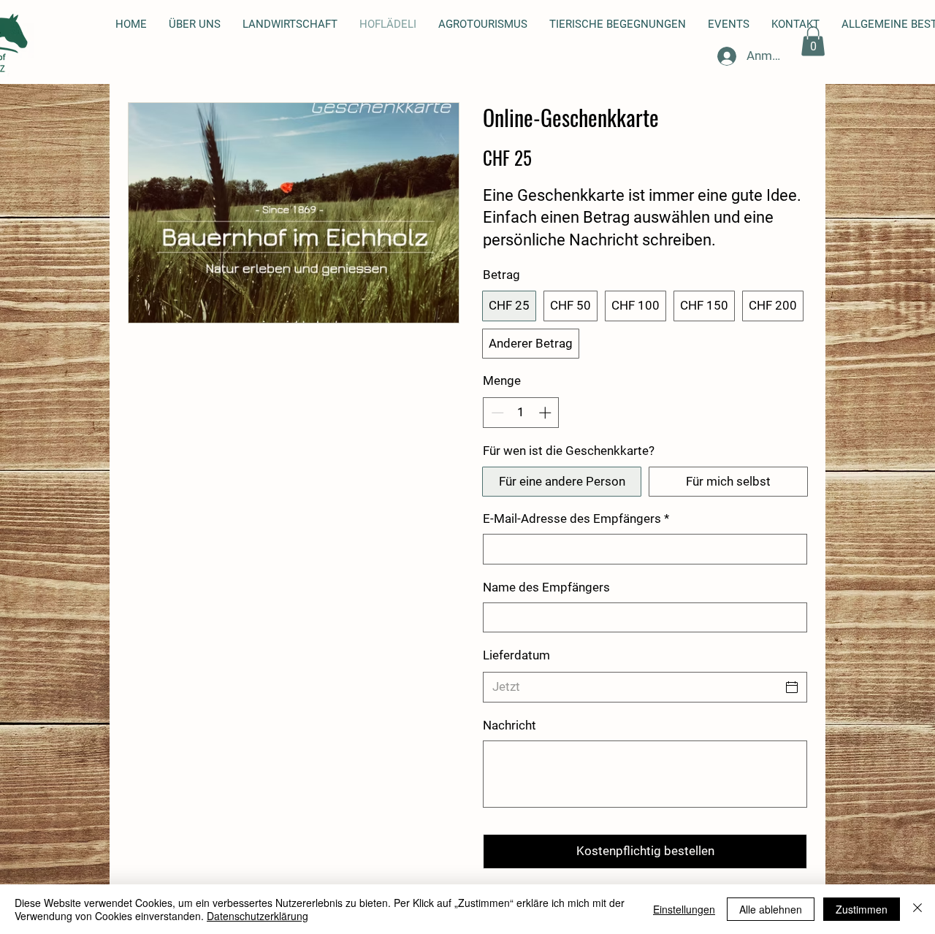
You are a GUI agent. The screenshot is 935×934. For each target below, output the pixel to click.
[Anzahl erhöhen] (546, 412)
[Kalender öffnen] (792, 687)
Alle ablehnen (770, 909)
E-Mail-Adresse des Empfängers (576, 518)
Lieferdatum (516, 655)
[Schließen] (917, 909)
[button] (813, 41)
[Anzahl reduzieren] (496, 412)
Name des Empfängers (546, 587)
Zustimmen (862, 909)
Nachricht (509, 725)
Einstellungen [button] (684, 909)
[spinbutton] (521, 412)
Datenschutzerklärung (257, 915)
